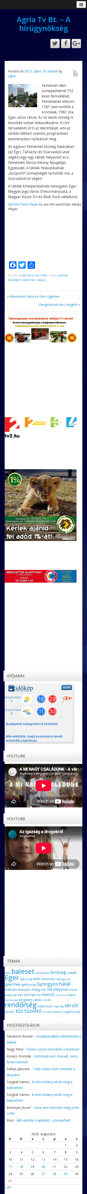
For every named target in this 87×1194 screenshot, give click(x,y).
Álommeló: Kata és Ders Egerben (35, 296)
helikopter (24, 990)
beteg (38, 973)
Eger (12, 977)
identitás (28, 280)
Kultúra (41, 275)
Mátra (72, 995)
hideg (36, 989)
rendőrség (20, 1004)
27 (43, 1174)
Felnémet (14, 280)
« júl (8, 1187)
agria (12, 76)
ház (43, 990)
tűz (19, 1010)
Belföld (28, 275)
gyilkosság (28, 984)
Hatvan (11, 989)
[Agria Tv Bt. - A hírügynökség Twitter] (55, 43)
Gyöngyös (47, 984)
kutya (8, 995)
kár (15, 995)
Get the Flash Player (23, 204)
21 (54, 1166)
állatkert (58, 1011)
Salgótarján (45, 1006)
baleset (23, 971)
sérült (71, 1005)
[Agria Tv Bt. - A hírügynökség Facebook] (65, 43)
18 (21, 1166)
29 (66, 1174)
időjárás (60, 989)
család (71, 972)
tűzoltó (33, 1010)
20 (43, 1166)
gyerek (66, 979)
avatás (63, 275)
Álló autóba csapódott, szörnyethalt (43, 1120)
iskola (73, 989)
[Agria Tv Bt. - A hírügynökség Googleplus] (76, 43)
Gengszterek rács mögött (58, 304)
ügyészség (72, 1012)
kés (20, 995)
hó (49, 989)
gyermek (12, 984)
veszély (47, 1011)
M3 (39, 995)
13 (43, 1159)
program (25, 999)
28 (54, 1174)
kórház (30, 994)
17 (10, 1166)
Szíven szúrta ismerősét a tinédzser (53, 1049)
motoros (61, 995)
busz (46, 973)
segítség (59, 1006)
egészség (26, 979)
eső (58, 979)
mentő (48, 994)
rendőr (47, 1000)
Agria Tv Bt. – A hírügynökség (44, 23)
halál (65, 983)
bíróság (58, 972)
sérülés (10, 1011)
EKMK (36, 979)
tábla (41, 280)
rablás (37, 1000)
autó (8, 973)
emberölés (48, 979)
